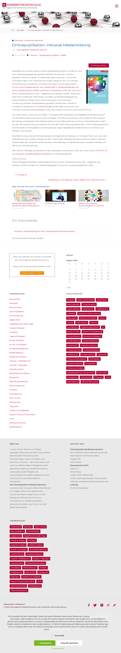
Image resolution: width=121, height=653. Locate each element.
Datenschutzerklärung (98, 616)
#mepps (70, 300)
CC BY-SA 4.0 (101, 150)
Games (102, 318)
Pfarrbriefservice (17, 386)
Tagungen (14, 406)
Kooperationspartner (33, 40)
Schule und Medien (75, 368)
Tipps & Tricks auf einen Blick (22, 414)
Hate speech (81, 322)
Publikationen (15, 394)
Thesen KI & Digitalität (19, 410)
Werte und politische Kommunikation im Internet (91, 204)
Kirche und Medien (18, 344)
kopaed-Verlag (44, 106)
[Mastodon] (108, 605)
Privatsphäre (90, 364)
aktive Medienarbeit (86, 300)
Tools (11, 419)
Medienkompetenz (18, 357)
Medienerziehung (90, 341)
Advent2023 (14, 299)
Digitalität (71, 313)
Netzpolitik (102, 354)
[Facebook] (88, 605)
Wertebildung (72, 382)
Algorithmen (102, 300)
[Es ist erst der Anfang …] (60, 200)
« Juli (68, 287)
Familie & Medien (17, 328)
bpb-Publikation (16, 311)
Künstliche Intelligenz (92, 336)
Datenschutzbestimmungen (60, 629)
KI (103, 327)
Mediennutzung (73, 350)
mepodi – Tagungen (18, 365)
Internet (93, 322)
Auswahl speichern (69, 643)
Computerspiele (89, 304)
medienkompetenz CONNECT (32, 273)
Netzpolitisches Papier (19, 373)
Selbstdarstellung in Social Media (80, 373)
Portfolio (13, 390)
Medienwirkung (88, 354)
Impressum (20, 604)
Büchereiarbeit (16, 316)
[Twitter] (95, 605)
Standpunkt (14, 402)
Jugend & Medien (17, 336)
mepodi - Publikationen (20, 559)
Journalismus (72, 327)
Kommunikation (73, 336)
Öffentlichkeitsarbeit (18, 381)
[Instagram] (102, 605)
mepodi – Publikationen (20, 361)
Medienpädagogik (91, 350)
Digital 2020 (14, 320)
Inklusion (34, 55)
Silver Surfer (15, 398)
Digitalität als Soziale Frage (21, 324)
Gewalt (70, 322)
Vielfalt (63, 55)
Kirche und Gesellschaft (92, 332)
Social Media (86, 377)
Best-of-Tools (15, 307)
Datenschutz (88, 309)
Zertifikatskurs (15, 427)
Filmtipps (13, 332)
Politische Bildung (74, 364)
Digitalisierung (102, 309)
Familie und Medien (88, 318)
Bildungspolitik (73, 304)
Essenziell (59, 636)
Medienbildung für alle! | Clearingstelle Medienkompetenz (49, 231)
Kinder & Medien (16, 340)
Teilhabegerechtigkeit (49, 55)
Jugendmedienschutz (90, 327)
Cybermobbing (73, 309)
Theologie (98, 377)
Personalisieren (58, 648)
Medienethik (72, 345)
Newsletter (14, 377)
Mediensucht (72, 354)
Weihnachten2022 (17, 423)
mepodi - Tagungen (41, 559)
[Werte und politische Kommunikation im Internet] (94, 200)
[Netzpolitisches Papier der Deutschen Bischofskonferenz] (27, 200)
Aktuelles (20, 30)
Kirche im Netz (73, 332)
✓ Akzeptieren (44, 643)
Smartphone (72, 377)
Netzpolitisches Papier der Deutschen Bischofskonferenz (25, 204)
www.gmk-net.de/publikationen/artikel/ (33, 154)
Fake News (72, 318)
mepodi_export (16, 369)
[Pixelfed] (114, 605)
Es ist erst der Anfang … (55, 203)
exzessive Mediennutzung (89, 313)
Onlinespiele (94, 359)
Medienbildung (16, 353)
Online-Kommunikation (76, 359)
